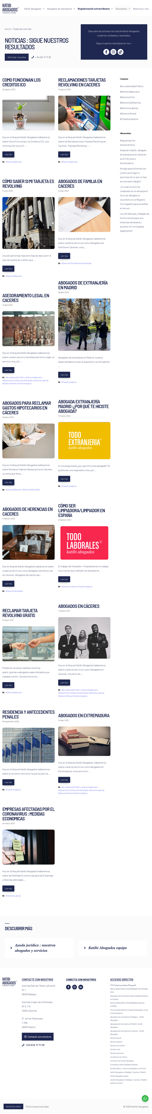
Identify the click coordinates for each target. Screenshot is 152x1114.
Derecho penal (115, 1038)
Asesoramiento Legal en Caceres (25, 297)
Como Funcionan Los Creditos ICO (21, 82)
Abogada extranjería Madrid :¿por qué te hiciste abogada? (83, 406)
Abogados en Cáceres (78, 606)
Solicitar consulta (17, 57)
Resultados (121, 8)
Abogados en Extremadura (83, 715)
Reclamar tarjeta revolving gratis (19, 613)
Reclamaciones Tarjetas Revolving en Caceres (82, 82)
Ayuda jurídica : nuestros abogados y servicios (128, 1068)
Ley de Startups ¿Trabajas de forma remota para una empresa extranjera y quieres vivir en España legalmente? (134, 222)
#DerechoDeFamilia (82, 263)
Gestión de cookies (13, 1106)
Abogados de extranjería (59, 8)
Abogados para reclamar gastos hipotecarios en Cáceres (26, 407)
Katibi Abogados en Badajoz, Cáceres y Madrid (128, 1072)
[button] (43, 9)
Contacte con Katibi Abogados (122, 1061)
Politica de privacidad (37, 1106)
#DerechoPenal (9, 383)
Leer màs (8, 154)
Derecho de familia (117, 1045)
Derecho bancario (117, 1053)
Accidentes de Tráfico (118, 1057)
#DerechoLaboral (40, 380)
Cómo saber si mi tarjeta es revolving (28, 183)
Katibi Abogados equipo (107, 947)
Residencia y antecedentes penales (28, 714)
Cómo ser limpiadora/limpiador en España (81, 510)
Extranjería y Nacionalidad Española (124, 1064)
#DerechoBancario (14, 162)
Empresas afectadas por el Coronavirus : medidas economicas (28, 813)
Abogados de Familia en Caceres (80, 183)
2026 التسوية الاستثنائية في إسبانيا (123, 985)
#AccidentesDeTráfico (15, 377)
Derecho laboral (116, 1042)
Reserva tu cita (140, 8)
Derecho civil (115, 1049)
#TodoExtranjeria (68, 382)
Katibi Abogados (32, 8)
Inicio (8, 28)
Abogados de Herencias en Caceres (27, 511)
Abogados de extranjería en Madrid (83, 285)
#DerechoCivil (67, 263)
